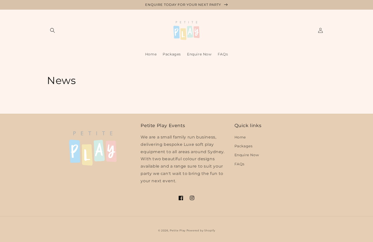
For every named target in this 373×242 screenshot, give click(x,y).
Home (240, 137)
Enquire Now (246, 155)
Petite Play (177, 230)
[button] (52, 30)
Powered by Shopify (201, 230)
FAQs (239, 164)
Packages (243, 146)
